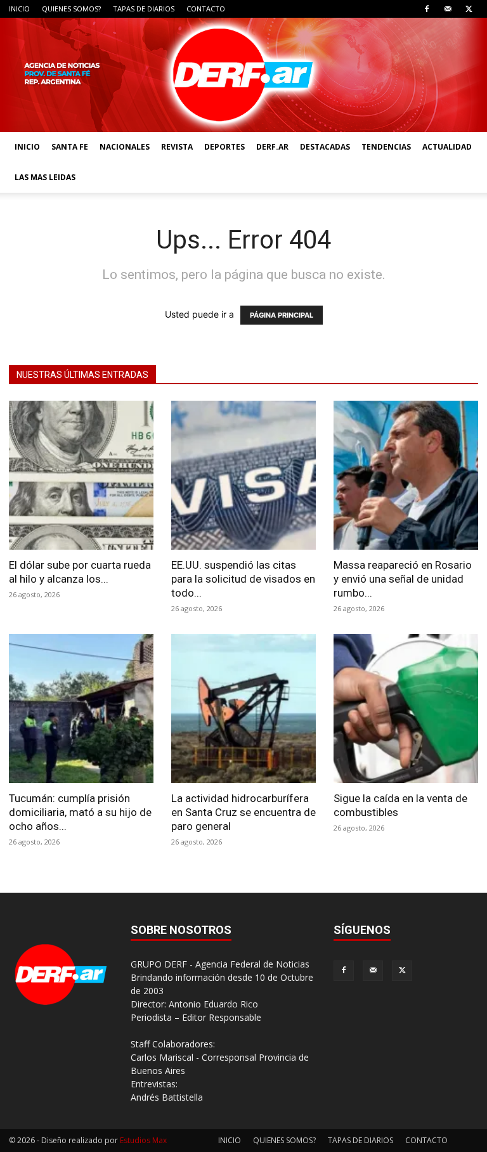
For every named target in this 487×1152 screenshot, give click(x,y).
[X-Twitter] (468, 9)
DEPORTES (224, 146)
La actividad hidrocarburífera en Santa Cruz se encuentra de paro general (243, 812)
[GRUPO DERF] (243, 75)
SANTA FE (69, 146)
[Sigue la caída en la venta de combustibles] (406, 708)
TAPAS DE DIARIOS (143, 8)
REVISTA (177, 146)
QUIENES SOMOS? (71, 8)
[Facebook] (426, 9)
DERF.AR (272, 146)
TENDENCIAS (386, 146)
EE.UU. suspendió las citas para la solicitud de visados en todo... (243, 579)
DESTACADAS (325, 146)
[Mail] (447, 9)
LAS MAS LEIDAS (45, 177)
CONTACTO (205, 8)
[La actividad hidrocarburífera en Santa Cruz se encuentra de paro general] (243, 708)
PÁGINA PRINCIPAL (281, 315)
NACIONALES (125, 146)
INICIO (19, 8)
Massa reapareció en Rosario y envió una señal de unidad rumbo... (403, 579)
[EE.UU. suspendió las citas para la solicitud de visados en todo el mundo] (243, 475)
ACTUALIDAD (447, 146)
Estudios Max (143, 1140)
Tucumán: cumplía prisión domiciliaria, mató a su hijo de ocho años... (80, 812)
